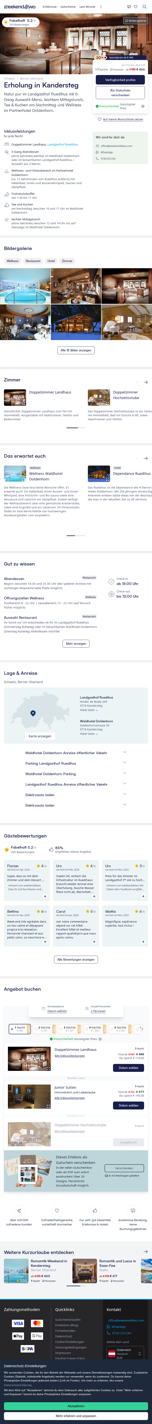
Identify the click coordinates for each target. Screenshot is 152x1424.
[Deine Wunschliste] (136, 6)
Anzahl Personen (101, 1006)
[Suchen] (144, 6)
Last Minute (87, 7)
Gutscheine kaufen (68, 1319)
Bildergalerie (137, 21)
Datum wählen (57, 1011)
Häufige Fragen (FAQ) (70, 1358)
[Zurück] (145, 382)
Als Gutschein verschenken (120, 92)
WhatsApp (107, 152)
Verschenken (124, 1168)
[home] (20, 6)
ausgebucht (128, 1142)
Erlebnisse (50, 7)
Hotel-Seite (87, 710)
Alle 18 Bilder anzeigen (76, 350)
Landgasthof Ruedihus (63, 144)
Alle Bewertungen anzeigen (76, 959)
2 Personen (98, 1011)
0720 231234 (108, 158)
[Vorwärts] (137, 382)
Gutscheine (68, 7)
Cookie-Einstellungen (69, 1342)
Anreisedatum (56, 1006)
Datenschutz (63, 1336)
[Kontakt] (129, 6)
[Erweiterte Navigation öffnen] (102, 6)
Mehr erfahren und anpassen (76, 1416)
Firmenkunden (65, 1331)
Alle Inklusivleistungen (70, 1056)
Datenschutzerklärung (17, 1385)
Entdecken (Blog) (66, 1325)
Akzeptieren (76, 1406)
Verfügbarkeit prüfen (120, 80)
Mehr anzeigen (76, 643)
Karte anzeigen (40, 736)
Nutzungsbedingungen (70, 1347)
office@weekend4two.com (116, 146)
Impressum (63, 1353)
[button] (29, 1059)
